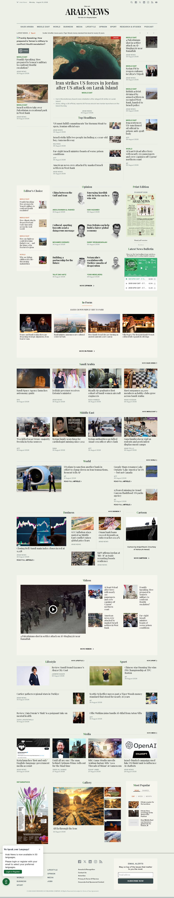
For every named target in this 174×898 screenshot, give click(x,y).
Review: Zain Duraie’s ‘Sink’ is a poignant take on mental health (42, 714)
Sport (113, 27)
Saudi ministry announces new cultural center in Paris (69, 335)
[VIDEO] (32, 45)
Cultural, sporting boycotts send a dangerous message (63, 228)
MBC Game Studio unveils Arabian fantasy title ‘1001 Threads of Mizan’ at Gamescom (105, 763)
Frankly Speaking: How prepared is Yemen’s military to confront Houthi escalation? (32, 63)
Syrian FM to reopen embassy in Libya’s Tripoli (135, 71)
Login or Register (13, 872)
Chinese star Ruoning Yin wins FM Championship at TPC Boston (140, 670)
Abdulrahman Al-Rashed (64, 210)
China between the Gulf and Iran (62, 194)
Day (133, 796)
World (56, 27)
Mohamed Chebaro (61, 242)
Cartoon (142, 512)
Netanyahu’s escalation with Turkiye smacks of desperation (97, 261)
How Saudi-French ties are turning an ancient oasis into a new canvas (103, 335)
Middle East (43, 27)
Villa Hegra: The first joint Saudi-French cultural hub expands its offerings (138, 335)
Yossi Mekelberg (94, 275)
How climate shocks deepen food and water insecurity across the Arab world (28, 224)
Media (79, 27)
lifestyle (52, 870)
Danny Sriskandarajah (97, 242)
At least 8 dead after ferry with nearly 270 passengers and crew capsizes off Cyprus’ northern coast (141, 155)
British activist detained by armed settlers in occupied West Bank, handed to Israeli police (135, 98)
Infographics (23, 782)
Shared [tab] (145, 790)
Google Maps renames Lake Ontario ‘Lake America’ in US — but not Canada (129, 469)
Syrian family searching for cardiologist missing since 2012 (68, 440)
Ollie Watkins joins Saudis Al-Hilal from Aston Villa (116, 713)
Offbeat (34, 33)
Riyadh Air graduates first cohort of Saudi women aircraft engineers (104, 393)
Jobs (49, 881)
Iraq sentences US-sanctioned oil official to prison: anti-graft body (135, 128)
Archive (141, 245)
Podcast (148, 27)
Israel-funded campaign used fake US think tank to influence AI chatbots (140, 763)
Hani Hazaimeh (93, 210)
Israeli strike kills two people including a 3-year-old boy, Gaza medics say (80, 139)
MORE (86, 286)
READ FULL (72, 481)
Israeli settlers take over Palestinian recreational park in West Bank (32, 110)
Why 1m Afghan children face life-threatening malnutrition (27, 260)
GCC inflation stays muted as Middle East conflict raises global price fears (81, 536)
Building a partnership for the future (63, 260)
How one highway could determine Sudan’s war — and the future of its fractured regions (27, 243)
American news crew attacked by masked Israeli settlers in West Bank (78, 166)
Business (68, 27)
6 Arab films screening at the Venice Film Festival (147, 813)
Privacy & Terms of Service (88, 879)
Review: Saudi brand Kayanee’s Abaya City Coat (68, 669)
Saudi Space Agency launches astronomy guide (32, 392)
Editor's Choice (33, 191)
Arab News (23, 2)
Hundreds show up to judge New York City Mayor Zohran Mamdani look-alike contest (72, 33)
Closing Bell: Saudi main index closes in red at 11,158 (41, 550)
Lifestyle (91, 27)
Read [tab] (137, 790)
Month (149, 796)
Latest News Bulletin (140, 249)
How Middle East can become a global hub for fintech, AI (147, 822)
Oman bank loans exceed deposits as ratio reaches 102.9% (109, 535)
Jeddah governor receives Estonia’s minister (65, 392)
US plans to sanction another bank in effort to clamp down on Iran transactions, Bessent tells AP (86, 469)
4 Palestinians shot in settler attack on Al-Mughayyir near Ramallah (134, 45)
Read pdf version (140, 240)
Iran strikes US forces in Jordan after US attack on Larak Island (87, 85)
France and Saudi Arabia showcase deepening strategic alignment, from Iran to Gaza (34, 336)
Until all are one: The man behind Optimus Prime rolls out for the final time (69, 763)
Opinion (103, 27)
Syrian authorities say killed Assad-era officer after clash (103, 440)
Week (140, 796)
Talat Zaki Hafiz (59, 275)
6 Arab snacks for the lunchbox (147, 803)
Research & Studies (130, 27)
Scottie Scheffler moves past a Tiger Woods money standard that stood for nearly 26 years (116, 695)
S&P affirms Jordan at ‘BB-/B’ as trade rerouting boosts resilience (108, 557)
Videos (87, 580)
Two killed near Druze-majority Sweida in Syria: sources (33, 440)
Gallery (87, 782)
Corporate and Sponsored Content (91, 882)
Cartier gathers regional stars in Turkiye (38, 693)
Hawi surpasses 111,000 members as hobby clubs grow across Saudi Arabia (140, 393)
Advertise (81, 876)
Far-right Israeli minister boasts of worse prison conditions (78, 153)
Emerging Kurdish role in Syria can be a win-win (98, 195)
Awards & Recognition (86, 869)
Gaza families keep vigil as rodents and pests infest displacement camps (137, 441)
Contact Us (82, 873)
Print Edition (141, 186)
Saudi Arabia (27, 27)
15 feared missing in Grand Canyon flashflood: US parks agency (128, 493)
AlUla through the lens (65, 828)
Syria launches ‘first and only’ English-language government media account (33, 763)
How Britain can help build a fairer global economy (98, 228)
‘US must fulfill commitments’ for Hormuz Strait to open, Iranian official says (79, 125)
